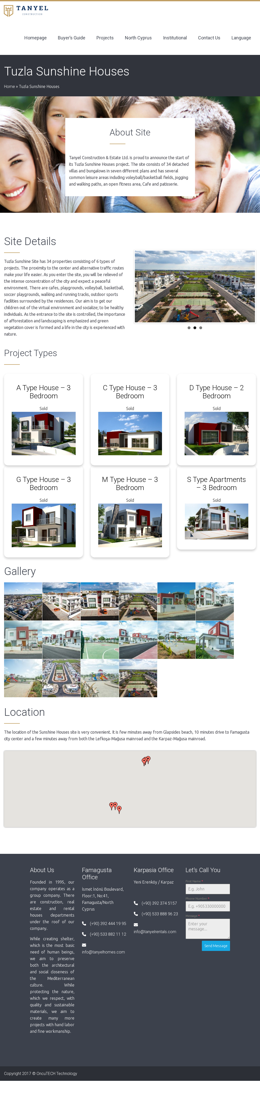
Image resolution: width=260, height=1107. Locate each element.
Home (9, 86)
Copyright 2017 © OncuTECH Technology (40, 1073)
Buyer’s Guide (71, 37)
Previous (127, 286)
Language (241, 37)
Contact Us (209, 37)
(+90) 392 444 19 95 (108, 923)
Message (193, 915)
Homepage (35, 37)
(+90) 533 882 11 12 (108, 934)
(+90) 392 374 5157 (159, 903)
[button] (119, 810)
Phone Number (197, 898)
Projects (105, 37)
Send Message (216, 946)
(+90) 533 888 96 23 (160, 914)
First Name (194, 881)
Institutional (175, 37)
